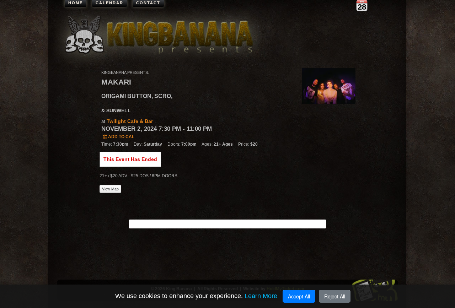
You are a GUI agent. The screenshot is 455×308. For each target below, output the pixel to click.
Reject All (334, 296)
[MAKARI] (328, 85)
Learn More (261, 295)
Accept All (299, 296)
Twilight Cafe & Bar (130, 121)
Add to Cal (120, 136)
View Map (110, 188)
